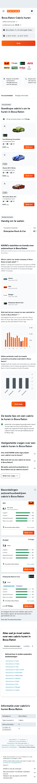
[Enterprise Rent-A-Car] (31, 576)
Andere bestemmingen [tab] (12, 646)
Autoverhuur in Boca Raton (9, 747)
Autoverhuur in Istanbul (13, 678)
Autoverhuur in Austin (13, 690)
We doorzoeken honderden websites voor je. (16, 773)
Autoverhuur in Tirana (12, 664)
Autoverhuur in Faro (12, 684)
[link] (18, 404)
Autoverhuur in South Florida (25, 745)
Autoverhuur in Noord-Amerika (17, 741)
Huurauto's (23, 739)
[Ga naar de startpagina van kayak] (13, 11)
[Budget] (31, 540)
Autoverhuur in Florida (8, 745)
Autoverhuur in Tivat (12, 667)
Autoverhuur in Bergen (13, 687)
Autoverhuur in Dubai (12, 681)
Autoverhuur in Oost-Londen (15, 670)
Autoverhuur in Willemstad (14, 675)
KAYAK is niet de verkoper (12, 769)
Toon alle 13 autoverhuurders (11, 619)
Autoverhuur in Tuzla (12, 661)
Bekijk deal (29, 147)
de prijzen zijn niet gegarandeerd (12, 762)
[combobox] (10, 22)
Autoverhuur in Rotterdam (14, 672)
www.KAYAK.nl (13, 739)
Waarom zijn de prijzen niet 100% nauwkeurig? (15, 777)
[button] (3, 11)
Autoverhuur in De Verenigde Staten (17, 743)
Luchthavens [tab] (28, 646)
